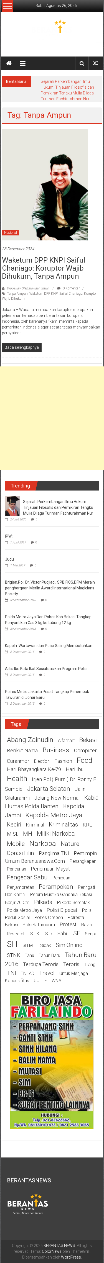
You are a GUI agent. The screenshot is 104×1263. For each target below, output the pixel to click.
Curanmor (18, 761)
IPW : (9, 536)
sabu (63, 934)
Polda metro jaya (24, 910)
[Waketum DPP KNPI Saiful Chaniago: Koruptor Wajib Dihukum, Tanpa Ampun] (45, 184)
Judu (9, 559)
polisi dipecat (62, 910)
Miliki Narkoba (56, 833)
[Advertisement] (52, 418)
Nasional (10, 233)
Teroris (71, 964)
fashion (63, 761)
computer (85, 751)
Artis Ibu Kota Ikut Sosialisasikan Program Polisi (46, 668)
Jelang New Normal (57, 798)
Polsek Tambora (39, 924)
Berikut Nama (22, 751)
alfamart (66, 740)
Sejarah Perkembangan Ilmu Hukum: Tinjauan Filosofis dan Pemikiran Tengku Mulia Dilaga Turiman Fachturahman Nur (58, 507)
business (55, 750)
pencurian (16, 869)
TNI (11, 973)
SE (76, 933)
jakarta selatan (48, 788)
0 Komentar (71, 288)
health (17, 778)
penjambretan (20, 887)
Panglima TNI (54, 853)
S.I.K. (35, 933)
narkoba (42, 843)
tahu (29, 955)
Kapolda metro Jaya (54, 815)
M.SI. (12, 834)
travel (47, 973)
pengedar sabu (27, 877)
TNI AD (27, 973)
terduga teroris (41, 964)
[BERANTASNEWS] (28, 1203)
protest (68, 924)
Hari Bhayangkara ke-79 (34, 769)
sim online (69, 945)
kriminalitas (63, 824)
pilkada (43, 902)
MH (27, 833)
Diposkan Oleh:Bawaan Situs (27, 288)
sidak (45, 945)
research (16, 933)
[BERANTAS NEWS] (9, 63)
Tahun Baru (49, 955)
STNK (13, 955)
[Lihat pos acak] (95, 63)
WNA (56, 980)
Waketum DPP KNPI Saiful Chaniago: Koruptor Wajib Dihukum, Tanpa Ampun (43, 268)
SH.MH (28, 945)
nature (70, 843)
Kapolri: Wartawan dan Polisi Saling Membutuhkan (48, 645)
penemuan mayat (50, 869)
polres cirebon (48, 917)
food (84, 760)
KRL (87, 825)
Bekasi (88, 739)
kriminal (35, 825)
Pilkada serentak (73, 902)
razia (86, 924)
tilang (89, 964)
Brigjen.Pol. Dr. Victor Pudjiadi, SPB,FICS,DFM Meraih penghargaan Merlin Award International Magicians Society (50, 588)
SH (12, 944)
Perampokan (56, 886)
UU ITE (40, 980)
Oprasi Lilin (20, 853)
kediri (14, 824)
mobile (16, 843)
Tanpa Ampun (17, 294)
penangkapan (83, 861)
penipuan (61, 877)
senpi (90, 933)
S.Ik (49, 933)
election (42, 761)
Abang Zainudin (30, 740)
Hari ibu (74, 769)
